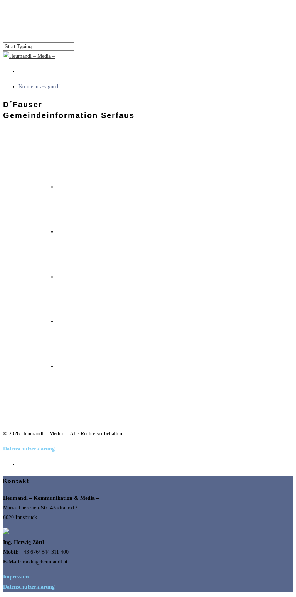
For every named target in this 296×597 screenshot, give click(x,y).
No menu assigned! (39, 86)
